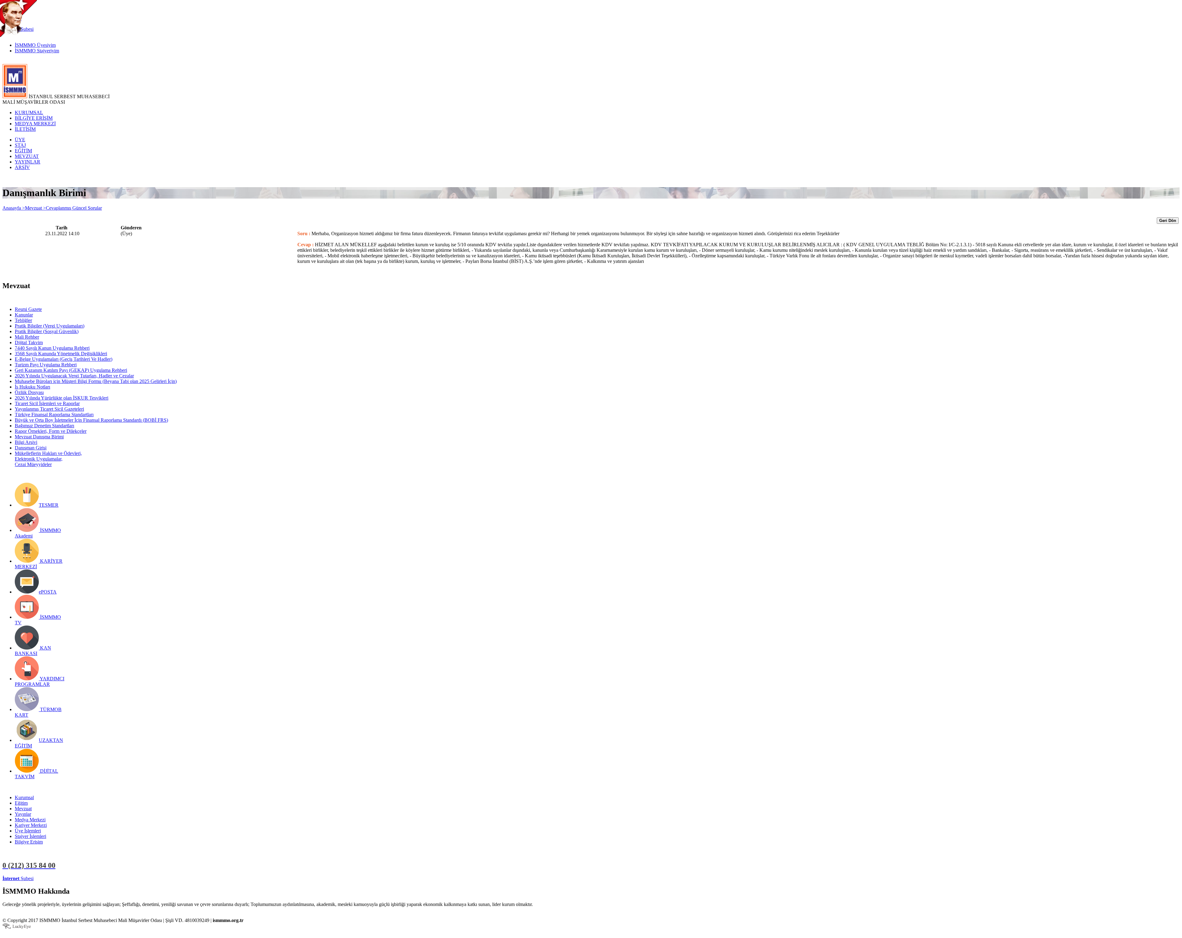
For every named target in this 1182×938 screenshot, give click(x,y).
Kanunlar (24, 314)
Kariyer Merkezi (31, 825)
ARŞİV (22, 167)
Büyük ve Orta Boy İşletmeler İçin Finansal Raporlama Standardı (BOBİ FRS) (91, 420)
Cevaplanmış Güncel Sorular (74, 208)
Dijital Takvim (29, 342)
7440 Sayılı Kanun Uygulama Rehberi (52, 348)
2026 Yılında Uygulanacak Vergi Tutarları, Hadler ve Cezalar (74, 375)
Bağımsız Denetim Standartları (44, 425)
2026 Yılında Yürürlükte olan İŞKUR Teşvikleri (61, 398)
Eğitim (21, 803)
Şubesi (18, 878)
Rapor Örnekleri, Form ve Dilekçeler (50, 431)
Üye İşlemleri (28, 830)
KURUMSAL (29, 112)
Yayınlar (23, 814)
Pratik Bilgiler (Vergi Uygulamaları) (49, 325)
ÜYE (20, 139)
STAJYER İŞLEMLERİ (98, 878)
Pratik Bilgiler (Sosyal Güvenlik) (46, 331)
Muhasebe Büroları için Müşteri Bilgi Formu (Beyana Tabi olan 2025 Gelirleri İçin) (96, 381)
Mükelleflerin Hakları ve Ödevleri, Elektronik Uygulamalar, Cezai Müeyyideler (48, 459)
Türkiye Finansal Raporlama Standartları (54, 414)
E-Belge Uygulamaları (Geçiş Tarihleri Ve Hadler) (63, 359)
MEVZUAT (27, 156)
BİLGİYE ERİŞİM (34, 118)
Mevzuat (23, 808)
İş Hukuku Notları (32, 386)
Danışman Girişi (30, 447)
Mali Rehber (27, 337)
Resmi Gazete (28, 309)
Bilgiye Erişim (29, 841)
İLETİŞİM (25, 129)
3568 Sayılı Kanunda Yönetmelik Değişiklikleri (61, 353)
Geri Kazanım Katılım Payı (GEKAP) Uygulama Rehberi (71, 370)
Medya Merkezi (30, 819)
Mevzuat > (35, 208)
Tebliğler (23, 320)
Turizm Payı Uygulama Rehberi (46, 364)
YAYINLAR (27, 161)
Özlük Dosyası (29, 392)
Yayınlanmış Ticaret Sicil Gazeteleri (49, 409)
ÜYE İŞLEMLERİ (53, 878)
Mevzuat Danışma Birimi (39, 436)
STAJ (20, 145)
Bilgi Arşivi (26, 442)
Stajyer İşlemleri (30, 836)
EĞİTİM (23, 150)
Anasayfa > (13, 208)
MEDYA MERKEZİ (35, 123)
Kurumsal (24, 797)
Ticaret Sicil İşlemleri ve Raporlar (47, 403)
